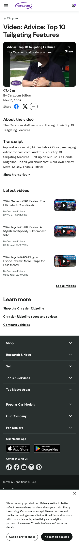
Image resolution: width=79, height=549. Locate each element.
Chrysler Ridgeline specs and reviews (30, 316)
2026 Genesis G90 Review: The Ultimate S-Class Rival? (24, 203)
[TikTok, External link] (9, 467)
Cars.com (26, 511)
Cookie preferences (22, 537)
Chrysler (12, 18)
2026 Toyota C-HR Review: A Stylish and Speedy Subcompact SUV (24, 231)
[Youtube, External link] (24, 467)
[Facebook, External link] (16, 467)
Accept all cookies (57, 537)
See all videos (66, 286)
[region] (39, 519)
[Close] (74, 493)
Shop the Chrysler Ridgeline (23, 308)
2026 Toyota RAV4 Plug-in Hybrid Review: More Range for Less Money (24, 261)
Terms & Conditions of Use (19, 482)
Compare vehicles (16, 325)
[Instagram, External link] (31, 467)
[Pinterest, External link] (39, 467)
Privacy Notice (48, 503)
